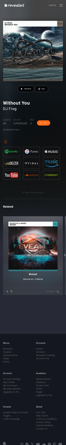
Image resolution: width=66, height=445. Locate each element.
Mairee (40, 279)
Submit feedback (44, 425)
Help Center (42, 415)
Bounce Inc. (28, 279)
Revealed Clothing (45, 355)
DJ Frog (10, 109)
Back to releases (34, 193)
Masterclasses (43, 378)
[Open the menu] (61, 5)
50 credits (50, 291)
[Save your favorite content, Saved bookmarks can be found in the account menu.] (5, 140)
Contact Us (42, 428)
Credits (6, 120)
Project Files (42, 385)
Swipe (6, 358)
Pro (32, 120)
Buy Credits (9, 382)
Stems (39, 388)
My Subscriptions (12, 388)
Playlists (7, 351)
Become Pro (42, 358)
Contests (40, 351)
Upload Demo (10, 355)
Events (39, 348)
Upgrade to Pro (11, 391)
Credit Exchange (11, 418)
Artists (6, 361)
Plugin (39, 391)
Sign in (52, 5)
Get (45, 123)
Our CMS (40, 412)
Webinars (41, 382)
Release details (12, 129)
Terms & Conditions (46, 418)
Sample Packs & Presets (15, 412)
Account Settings (12, 378)
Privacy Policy (43, 422)
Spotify (17, 120)
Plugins (6, 415)
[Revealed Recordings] (15, 5)
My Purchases (10, 385)
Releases (7, 348)
